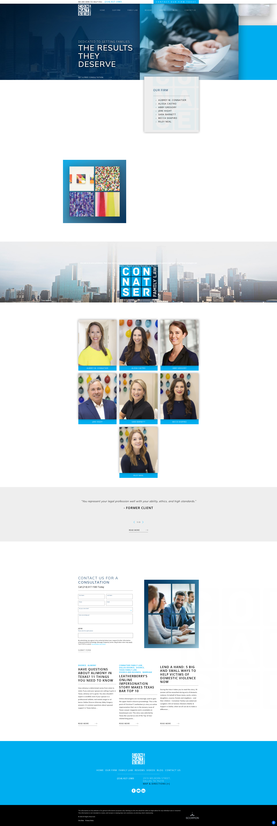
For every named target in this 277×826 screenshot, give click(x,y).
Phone (80, 602)
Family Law (126, 770)
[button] (273, 822)
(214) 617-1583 (113, 1)
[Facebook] (134, 791)
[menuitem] (102, 10)
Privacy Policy (89, 820)
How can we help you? (84, 615)
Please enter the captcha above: (85, 631)
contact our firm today (176, 2)
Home (100, 770)
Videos (151, 770)
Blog (160, 770)
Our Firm (111, 770)
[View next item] (143, 522)
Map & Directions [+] (156, 783)
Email (108, 602)
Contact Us (173, 770)
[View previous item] (134, 522)
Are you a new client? (84, 608)
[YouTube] (138, 791)
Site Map (81, 820)
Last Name (109, 595)
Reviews (140, 770)
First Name (81, 595)
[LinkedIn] (143, 791)
